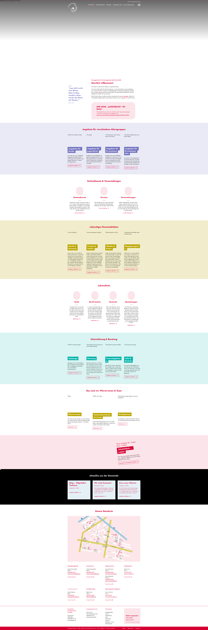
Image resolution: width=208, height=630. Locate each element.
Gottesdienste (100, 5)
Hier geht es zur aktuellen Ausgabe (127, 462)
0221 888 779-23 (109, 579)
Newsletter (125, 96)
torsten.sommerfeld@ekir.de (74, 574)
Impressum (137, 628)
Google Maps (71, 577)
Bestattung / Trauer (109, 622)
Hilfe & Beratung (128, 5)
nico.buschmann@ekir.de (111, 574)
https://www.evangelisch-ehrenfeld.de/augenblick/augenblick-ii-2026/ (113, 115)
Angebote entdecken (73, 165)
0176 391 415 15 (90, 595)
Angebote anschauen (73, 372)
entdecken (74, 492)
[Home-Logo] (73, 5)
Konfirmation (108, 619)
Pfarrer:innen (89, 612)
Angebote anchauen (92, 377)
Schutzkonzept (108, 623)
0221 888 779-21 (72, 572)
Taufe (106, 617)
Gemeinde (91, 5)
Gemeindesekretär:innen (92, 614)
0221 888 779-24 (109, 572)
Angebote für (117, 5)
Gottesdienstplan (109, 612)
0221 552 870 (71, 595)
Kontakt (129, 1)
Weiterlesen (71, 427)
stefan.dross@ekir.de (129, 574)
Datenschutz (130, 628)
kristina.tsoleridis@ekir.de (111, 581)
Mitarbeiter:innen (90, 615)
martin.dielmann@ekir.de (73, 597)
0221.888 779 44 (72, 619)
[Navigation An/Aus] (139, 5)
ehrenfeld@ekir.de (72, 620)
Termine (108, 5)
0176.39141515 (127, 572)
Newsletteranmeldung (135, 1)
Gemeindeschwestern (91, 617)
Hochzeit (107, 620)
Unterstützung (108, 615)
